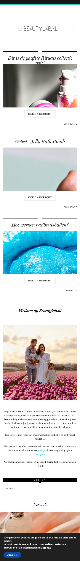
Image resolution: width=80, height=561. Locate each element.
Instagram (40, 454)
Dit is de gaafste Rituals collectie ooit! (40, 60)
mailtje (41, 450)
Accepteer (12, 554)
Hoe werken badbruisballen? (40, 225)
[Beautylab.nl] (40, 21)
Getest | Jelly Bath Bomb (40, 141)
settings (46, 548)
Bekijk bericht (40, 113)
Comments (70, 124)
